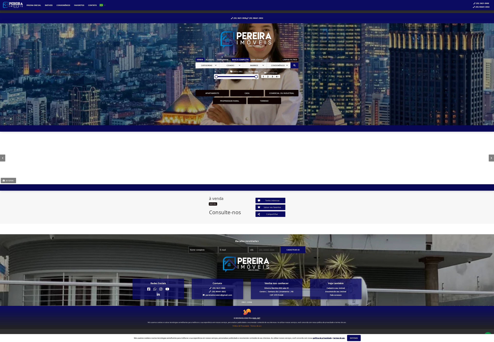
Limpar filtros (290, 59)
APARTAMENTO (212, 93)
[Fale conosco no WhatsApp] (154, 289)
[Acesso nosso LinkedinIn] (158, 294)
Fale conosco (336, 295)
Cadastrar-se (293, 250)
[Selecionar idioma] (102, 5)
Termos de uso (255, 326)
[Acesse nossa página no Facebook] (148, 289)
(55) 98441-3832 (256, 18)
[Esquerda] (2, 158)
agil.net (256, 318)
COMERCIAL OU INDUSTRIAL (281, 93)
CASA (247, 93)
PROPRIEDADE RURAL (229, 101)
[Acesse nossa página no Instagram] (160, 289)
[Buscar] (294, 65)
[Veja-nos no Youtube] (167, 289)
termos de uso (339, 338)
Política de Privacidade (241, 326)
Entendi (354, 338)
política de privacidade (322, 338)
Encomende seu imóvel (335, 291)
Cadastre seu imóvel (336, 288)
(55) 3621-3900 (239, 18)
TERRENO (264, 101)
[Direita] (491, 158)
